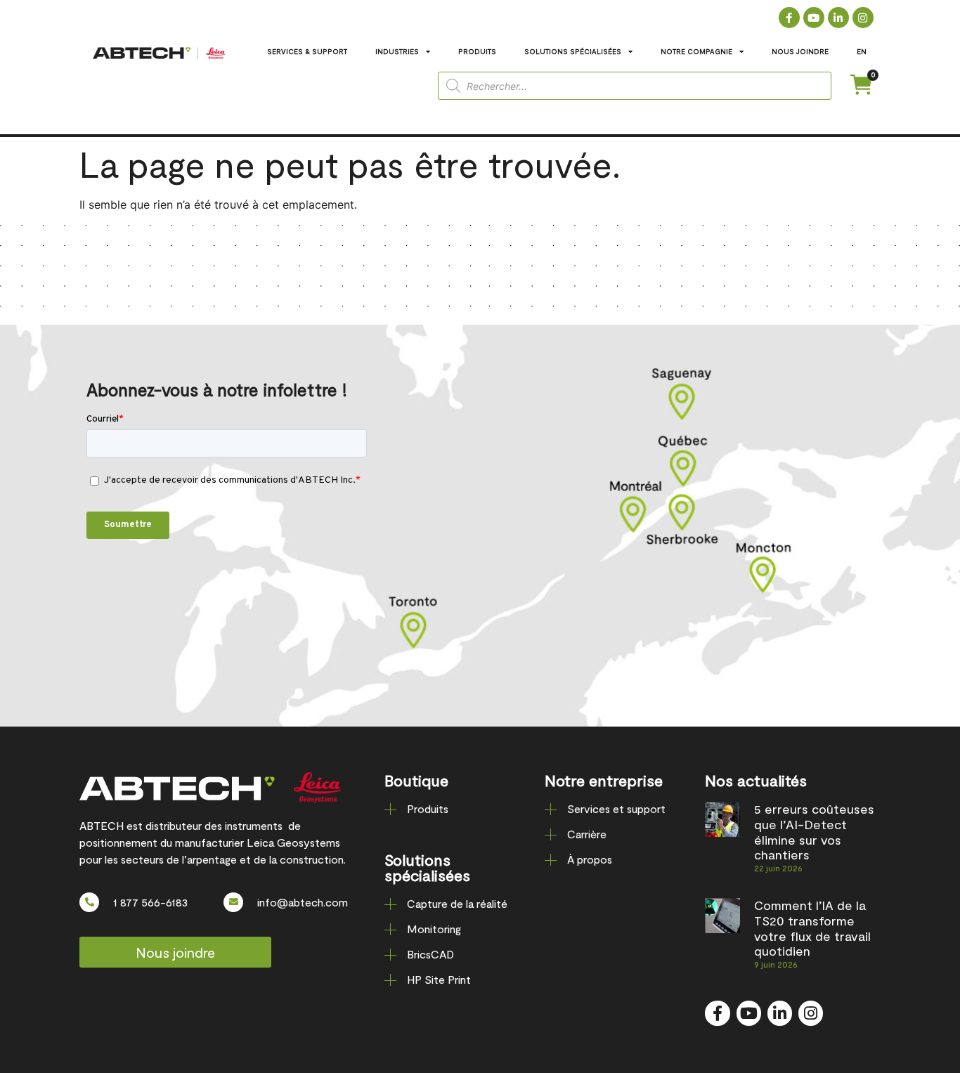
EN (862, 51)
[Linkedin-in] (838, 17)
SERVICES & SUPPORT (307, 51)
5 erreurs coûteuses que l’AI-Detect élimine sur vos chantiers (814, 831)
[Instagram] (863, 17)
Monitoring (434, 928)
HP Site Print (439, 979)
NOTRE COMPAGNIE (696, 51)
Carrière (587, 833)
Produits (427, 808)
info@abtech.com (302, 902)
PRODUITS (477, 51)
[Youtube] (813, 17)
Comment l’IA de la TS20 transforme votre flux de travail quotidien (812, 927)
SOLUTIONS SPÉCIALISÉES (572, 51)
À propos (589, 859)
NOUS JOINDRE (800, 51)
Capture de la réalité (457, 903)
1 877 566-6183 (150, 902)
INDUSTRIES (397, 51)
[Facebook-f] (789, 17)
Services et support (616, 808)
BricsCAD (430, 954)
